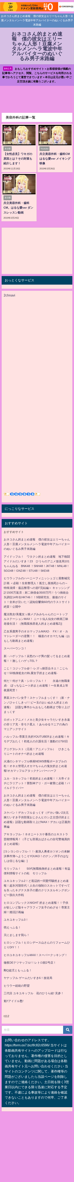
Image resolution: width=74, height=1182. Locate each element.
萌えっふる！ (12, 927)
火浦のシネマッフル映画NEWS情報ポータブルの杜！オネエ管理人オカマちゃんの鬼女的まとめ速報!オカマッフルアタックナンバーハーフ (35, 766)
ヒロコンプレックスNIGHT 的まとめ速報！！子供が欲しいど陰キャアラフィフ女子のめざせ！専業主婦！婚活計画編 (37, 907)
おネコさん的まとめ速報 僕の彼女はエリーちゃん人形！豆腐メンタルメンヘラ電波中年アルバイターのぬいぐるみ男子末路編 (37, 544)
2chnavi (9, 295)
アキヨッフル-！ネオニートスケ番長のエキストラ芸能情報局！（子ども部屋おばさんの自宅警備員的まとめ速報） (37, 839)
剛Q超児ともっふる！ (18, 970)
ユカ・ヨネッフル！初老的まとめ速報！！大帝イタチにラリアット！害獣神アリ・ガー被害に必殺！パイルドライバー (37, 783)
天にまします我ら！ (17, 935)
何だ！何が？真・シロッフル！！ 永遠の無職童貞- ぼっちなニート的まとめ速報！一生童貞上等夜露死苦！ (37, 685)
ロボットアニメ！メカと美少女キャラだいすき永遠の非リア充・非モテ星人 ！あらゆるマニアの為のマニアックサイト (37, 724)
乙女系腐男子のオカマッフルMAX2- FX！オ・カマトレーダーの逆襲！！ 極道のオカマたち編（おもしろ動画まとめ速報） (37, 636)
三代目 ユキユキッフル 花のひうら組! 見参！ (34, 993)
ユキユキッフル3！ (16, 919)
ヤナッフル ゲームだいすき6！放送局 (28, 977)
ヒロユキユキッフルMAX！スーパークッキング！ (35, 955)
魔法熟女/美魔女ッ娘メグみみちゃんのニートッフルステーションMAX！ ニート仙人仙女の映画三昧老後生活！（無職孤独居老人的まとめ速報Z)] (36, 619)
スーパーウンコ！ (15, 648)
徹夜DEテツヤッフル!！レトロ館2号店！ (30, 962)
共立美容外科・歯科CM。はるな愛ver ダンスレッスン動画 (18, 207)
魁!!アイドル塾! (13, 1001)
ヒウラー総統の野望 (17, 985)
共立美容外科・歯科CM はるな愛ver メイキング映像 (56, 158)
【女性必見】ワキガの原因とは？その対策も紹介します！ (17, 158)
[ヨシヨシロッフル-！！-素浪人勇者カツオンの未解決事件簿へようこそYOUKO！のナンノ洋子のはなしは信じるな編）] (37, 856)
